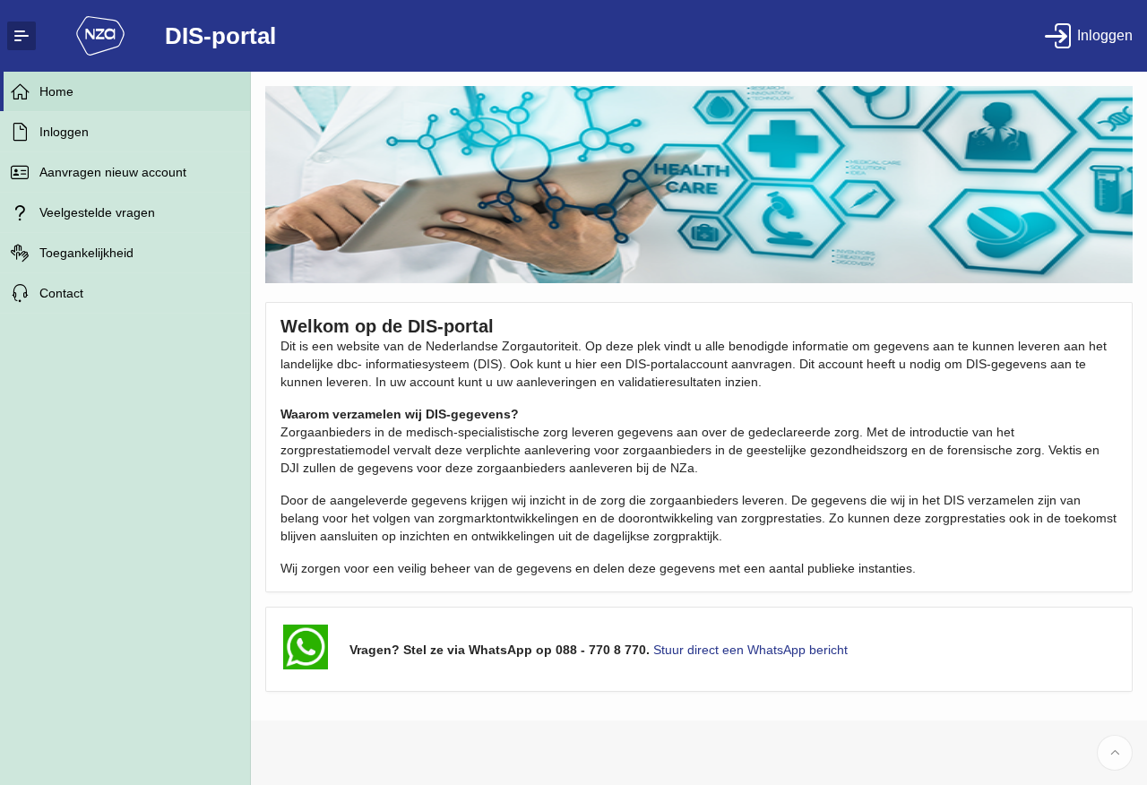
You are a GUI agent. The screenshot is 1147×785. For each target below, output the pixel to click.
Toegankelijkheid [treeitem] (86, 253)
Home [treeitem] (56, 91)
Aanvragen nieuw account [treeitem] (112, 172)
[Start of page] (1115, 753)
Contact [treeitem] (61, 293)
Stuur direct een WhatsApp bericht (750, 650)
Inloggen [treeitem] (64, 132)
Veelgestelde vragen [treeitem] (97, 212)
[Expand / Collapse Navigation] (21, 36)
